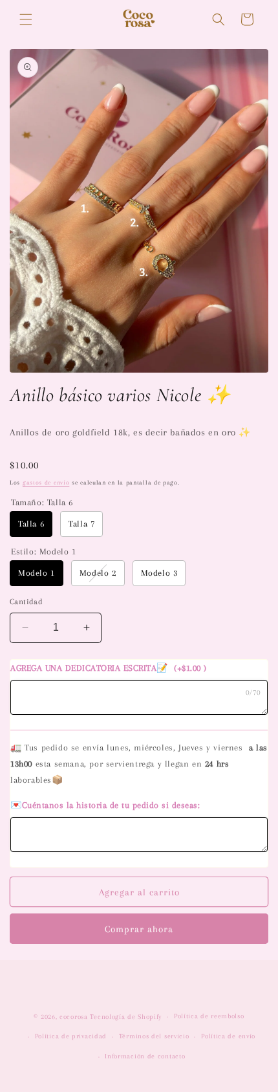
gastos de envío (46, 482)
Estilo (43, 551)
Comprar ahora (139, 929)
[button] (26, 19)
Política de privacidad (71, 1036)
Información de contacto (145, 1056)
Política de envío (228, 1036)
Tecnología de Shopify (126, 1016)
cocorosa (73, 1016)
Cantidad (26, 601)
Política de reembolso (209, 1016)
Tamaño (42, 502)
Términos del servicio (154, 1036)
